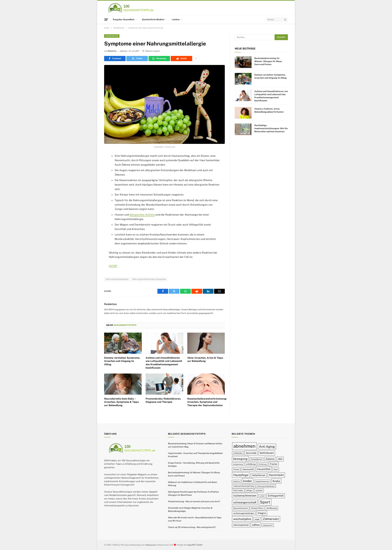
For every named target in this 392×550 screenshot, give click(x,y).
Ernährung (263, 464)
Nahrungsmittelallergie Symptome (149, 279)
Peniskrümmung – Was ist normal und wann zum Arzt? (194, 501)
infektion (236, 481)
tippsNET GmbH (194, 545)
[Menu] (106, 19)
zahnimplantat (241, 525)
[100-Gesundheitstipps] (131, 8)
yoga (257, 519)
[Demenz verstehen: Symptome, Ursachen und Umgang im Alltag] (123, 343)
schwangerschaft (244, 502)
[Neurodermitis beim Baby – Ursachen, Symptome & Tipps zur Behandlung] (123, 384)
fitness (236, 469)
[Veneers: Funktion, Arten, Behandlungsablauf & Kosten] (243, 113)
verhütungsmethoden (243, 513)
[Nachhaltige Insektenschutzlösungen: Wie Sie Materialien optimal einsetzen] (243, 129)
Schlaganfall (276, 495)
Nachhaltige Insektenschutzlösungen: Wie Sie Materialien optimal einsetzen (271, 128)
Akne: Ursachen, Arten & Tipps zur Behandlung (205, 359)
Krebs (276, 481)
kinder (247, 481)
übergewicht (268, 525)
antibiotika (238, 453)
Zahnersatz (271, 519)
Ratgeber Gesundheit (123, 19)
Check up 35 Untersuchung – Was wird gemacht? (192, 527)
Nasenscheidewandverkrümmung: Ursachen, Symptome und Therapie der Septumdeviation (206, 402)
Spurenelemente (240, 508)
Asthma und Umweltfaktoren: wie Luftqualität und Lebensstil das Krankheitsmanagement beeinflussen (164, 362)
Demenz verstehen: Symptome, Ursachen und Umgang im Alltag (122, 361)
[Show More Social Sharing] (196, 58)
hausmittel (263, 469)
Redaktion (112, 51)
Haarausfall (248, 469)
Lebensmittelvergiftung (243, 486)
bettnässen (267, 452)
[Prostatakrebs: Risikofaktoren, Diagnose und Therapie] (164, 384)
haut (276, 469)
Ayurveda (251, 452)
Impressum (150, 545)
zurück (113, 265)
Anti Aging (267, 446)
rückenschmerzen (244, 495)
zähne (256, 524)
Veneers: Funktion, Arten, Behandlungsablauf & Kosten (269, 110)
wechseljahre (242, 519)
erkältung (251, 464)
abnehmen (244, 446)
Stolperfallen (257, 508)
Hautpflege (241, 475)
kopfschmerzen (262, 481)
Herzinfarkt (276, 475)
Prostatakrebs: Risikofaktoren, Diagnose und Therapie (163, 400)
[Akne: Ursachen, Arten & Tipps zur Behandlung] (206, 343)
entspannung (238, 464)
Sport (265, 502)
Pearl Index (238, 490)
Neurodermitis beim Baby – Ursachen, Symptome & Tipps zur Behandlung (121, 402)
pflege (249, 490)
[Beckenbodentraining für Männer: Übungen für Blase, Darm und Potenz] (243, 62)
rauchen (259, 490)
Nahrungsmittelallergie (117, 279)
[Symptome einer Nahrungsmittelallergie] (164, 104)
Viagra (262, 513)
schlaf (262, 496)
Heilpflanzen (259, 475)
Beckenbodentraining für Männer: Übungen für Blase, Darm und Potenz (268, 61)
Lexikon (176, 19)
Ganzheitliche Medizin (153, 19)
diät (280, 458)
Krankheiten (111, 36)
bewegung (240, 458)
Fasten (273, 464)
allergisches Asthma (142, 214)
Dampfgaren (256, 459)
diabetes (270, 459)
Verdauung (271, 508)
